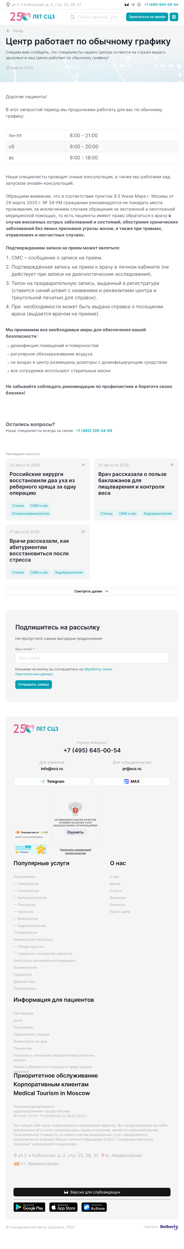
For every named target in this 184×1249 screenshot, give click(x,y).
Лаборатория (24, 989)
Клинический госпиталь (33, 940)
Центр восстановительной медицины (44, 961)
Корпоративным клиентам (51, 1084)
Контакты (117, 905)
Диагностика (24, 982)
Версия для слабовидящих (95, 1192)
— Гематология (26, 884)
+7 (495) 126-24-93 (94, 430)
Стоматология (25, 933)
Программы (23, 1027)
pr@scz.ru (132, 768)
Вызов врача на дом (30, 1041)
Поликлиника (24, 877)
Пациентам (22, 1048)
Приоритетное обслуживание (55, 1075)
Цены (17, 1020)
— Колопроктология (30, 898)
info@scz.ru (52, 768)
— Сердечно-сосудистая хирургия (42, 954)
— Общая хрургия (28, 947)
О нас (114, 877)
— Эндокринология (29, 926)
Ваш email (25, 649)
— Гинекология (26, 891)
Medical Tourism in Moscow (51, 1093)
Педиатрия (22, 975)
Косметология (25, 968)
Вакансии (118, 898)
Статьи (116, 891)
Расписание (23, 1013)
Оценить (75, 832)
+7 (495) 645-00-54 (161, 5)
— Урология (23, 912)
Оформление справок (31, 1034)
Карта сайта (120, 912)
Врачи (115, 884)
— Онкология (24, 905)
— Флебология (25, 919)
